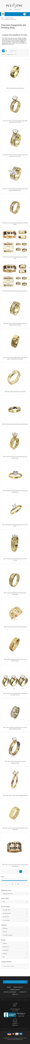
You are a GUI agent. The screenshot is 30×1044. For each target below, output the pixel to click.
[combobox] (24, 14)
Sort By (3, 54)
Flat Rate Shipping (15, 1009)
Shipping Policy (15, 989)
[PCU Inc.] (15, 5)
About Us (15, 994)
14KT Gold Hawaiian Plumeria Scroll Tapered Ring (15, 626)
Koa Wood (16, 928)
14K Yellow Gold (16, 913)
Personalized (16, 950)
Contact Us (22, 992)
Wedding (16, 953)
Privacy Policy (18, 987)
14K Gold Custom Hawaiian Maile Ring (15, 88)
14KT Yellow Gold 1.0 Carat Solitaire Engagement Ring (15, 795)
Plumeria (16, 943)
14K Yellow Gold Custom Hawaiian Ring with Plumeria (15, 291)
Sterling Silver (16, 916)
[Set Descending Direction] (15, 54)
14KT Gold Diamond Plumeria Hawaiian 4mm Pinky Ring (15, 424)
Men (16, 957)
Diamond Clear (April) (16, 893)
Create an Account (17, 9)
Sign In (10, 9)
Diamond (16, 931)
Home (2, 17)
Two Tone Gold (16, 920)
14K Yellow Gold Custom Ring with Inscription (15, 391)
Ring (16, 901)
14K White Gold (16, 910)
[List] (6, 51)
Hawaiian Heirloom (9, 17)
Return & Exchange (10, 992)
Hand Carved (16, 946)
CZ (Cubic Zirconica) (16, 935)
